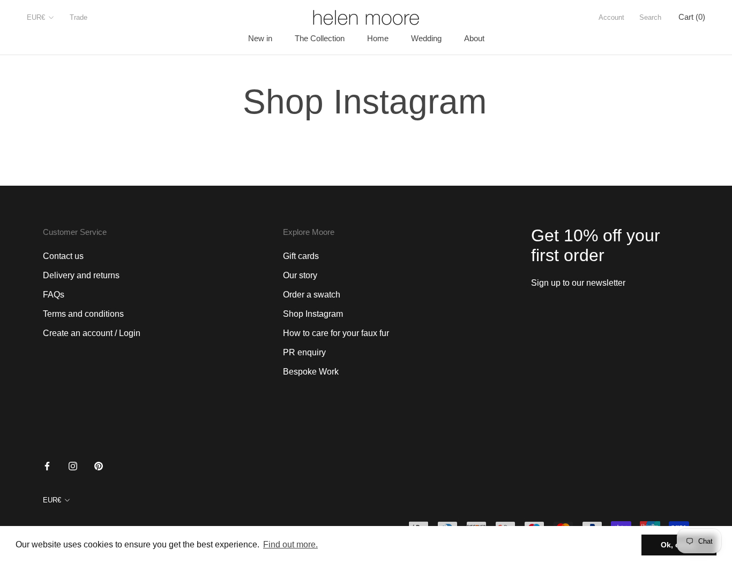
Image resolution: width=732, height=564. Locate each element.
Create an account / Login (91, 333)
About (474, 38)
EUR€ (36, 17)
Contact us (63, 256)
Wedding (426, 38)
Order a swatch (311, 294)
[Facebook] (47, 465)
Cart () (691, 16)
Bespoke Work (311, 371)
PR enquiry (304, 352)
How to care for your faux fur (336, 333)
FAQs (53, 294)
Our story (300, 275)
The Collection (320, 38)
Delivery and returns (81, 275)
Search (650, 17)
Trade (78, 17)
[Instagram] (73, 465)
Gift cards (301, 256)
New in (260, 38)
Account (611, 17)
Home (378, 38)
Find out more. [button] (290, 544)
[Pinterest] (98, 465)
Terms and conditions (83, 313)
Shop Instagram (313, 313)
